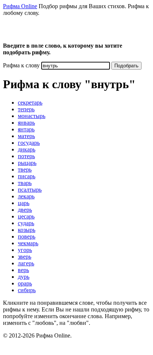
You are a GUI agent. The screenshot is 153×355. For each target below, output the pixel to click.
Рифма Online (20, 6)
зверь (24, 256)
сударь (26, 223)
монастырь (31, 116)
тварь (25, 183)
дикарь (26, 149)
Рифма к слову (21, 65)
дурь (23, 277)
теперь (26, 109)
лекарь (26, 196)
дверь (25, 210)
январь (26, 122)
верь (23, 270)
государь (29, 143)
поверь (26, 236)
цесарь (26, 216)
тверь (25, 169)
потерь (26, 156)
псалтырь (30, 189)
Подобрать (126, 65)
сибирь (27, 290)
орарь (25, 283)
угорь (25, 250)
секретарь (30, 102)
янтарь (26, 129)
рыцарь (27, 163)
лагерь (26, 263)
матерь (26, 136)
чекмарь (28, 243)
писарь (26, 176)
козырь (26, 230)
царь (23, 203)
